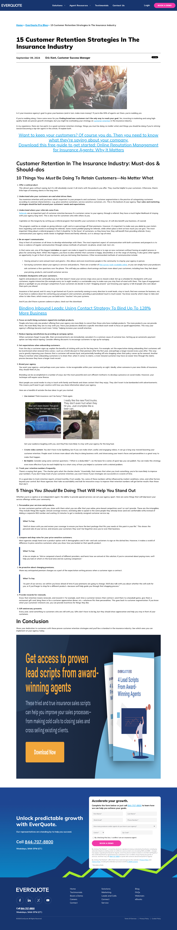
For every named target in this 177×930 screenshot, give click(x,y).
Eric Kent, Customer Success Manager (67, 57)
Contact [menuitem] (74, 903)
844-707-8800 (39, 841)
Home (19, 25)
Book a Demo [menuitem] (76, 896)
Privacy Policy (144, 860)
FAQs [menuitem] (137, 892)
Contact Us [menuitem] (119, 5)
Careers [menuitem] (73, 899)
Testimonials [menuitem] (102, 5)
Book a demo (165, 5)
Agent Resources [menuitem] (79, 5)
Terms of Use (96, 861)
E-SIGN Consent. (132, 861)
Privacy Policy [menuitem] (144, 919)
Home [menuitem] (73, 889)
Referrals (23, 213)
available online (120, 264)
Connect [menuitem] (105, 899)
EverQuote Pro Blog (37, 25)
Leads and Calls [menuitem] (109, 896)
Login (147, 5)
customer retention (102, 121)
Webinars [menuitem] (139, 896)
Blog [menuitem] (137, 889)
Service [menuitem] (105, 903)
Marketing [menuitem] (106, 892)
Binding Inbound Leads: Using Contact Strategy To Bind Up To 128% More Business (85, 310)
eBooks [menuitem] (138, 899)
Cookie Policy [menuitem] (156, 919)
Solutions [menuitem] (57, 5)
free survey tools (106, 264)
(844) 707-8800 (114, 856)
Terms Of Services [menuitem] (131, 919)
